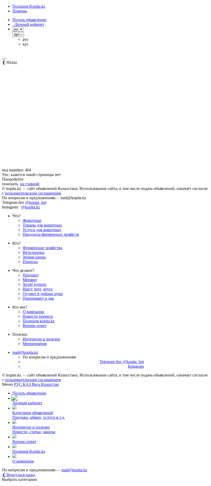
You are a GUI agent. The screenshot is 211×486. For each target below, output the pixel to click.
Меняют (30, 280)
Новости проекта (38, 316)
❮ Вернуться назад (18, 475)
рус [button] (26, 39)
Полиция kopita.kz (39, 321)
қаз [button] (25, 44)
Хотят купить (34, 284)
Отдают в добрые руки (43, 293)
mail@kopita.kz (25, 352)
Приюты (30, 261)
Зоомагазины (34, 257)
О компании (33, 311)
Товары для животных (42, 225)
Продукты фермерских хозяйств (51, 234)
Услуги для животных (42, 230)
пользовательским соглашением (33, 193)
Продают (31, 275)
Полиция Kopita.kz (28, 6)
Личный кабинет (28, 24)
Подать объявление (29, 20)
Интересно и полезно (41, 339)
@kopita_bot (35, 202)
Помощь (19, 11)
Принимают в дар (38, 298)
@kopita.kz (30, 207)
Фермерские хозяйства (42, 248)
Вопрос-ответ (35, 325)
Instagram (136, 366)
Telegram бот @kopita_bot (122, 361)
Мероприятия (35, 343)
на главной (29, 184)
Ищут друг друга (37, 289)
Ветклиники (34, 252)
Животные (32, 220)
